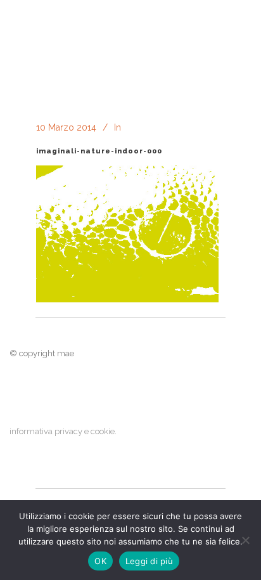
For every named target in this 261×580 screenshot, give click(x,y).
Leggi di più (149, 561)
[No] (245, 540)
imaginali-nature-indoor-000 (99, 151)
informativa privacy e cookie (62, 431)
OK (100, 561)
